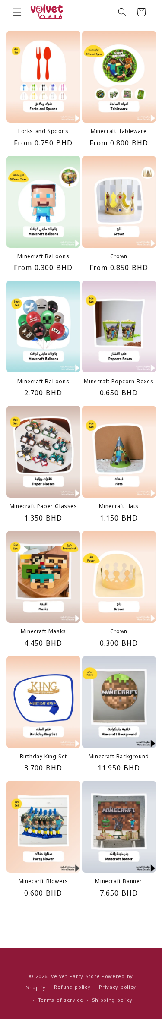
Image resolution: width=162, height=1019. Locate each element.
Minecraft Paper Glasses (43, 506)
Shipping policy (112, 1000)
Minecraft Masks (43, 631)
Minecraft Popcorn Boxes (118, 382)
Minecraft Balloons (43, 256)
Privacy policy (117, 987)
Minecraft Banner (118, 881)
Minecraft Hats (119, 506)
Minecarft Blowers (43, 881)
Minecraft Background (119, 757)
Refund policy (72, 987)
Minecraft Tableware (118, 131)
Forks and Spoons (43, 131)
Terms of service (60, 1000)
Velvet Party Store (75, 976)
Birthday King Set (43, 757)
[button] (17, 12)
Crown (118, 256)
